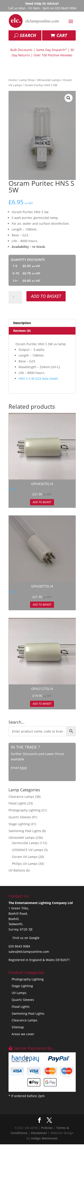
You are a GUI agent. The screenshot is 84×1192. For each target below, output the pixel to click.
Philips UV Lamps (25, 863)
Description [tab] (22, 323)
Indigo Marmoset (44, 1138)
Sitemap (18, 1027)
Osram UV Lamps (25, 857)
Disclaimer (39, 1133)
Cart (61, 35)
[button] (69, 98)
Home (13, 80)
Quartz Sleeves (20, 817)
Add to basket (46, 296)
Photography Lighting (25, 810)
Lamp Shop (26, 80)
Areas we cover (23, 1034)
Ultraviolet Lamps (48, 80)
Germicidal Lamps (25, 843)
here (23, 767)
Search (28, 35)
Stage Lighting (19, 824)
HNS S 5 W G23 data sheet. (39, 378)
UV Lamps (19, 993)
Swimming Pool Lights (25, 831)
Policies (47, 1128)
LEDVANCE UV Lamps (27, 850)
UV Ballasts (17, 870)
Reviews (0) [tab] (22, 331)
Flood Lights (17, 803)
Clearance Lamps (21, 796)
